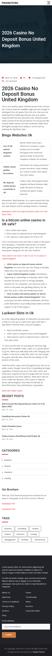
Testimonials (31, 597)
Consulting (22, 528)
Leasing (7, 478)
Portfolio (24, 539)
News (28, 601)
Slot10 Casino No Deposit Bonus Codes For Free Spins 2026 (23, 405)
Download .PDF (8, 503)
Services (29, 606)
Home (28, 592)
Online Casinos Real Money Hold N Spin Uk (21, 436)
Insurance (8, 472)
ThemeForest (39, 539)
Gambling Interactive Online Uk (16, 416)
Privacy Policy (8, 606)
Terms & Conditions (10, 601)
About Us (6, 592)
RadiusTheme (39, 652)
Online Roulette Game (12, 426)
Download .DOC (9, 509)
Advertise (6, 597)
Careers (5, 610)
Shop (4, 615)
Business (8, 460)
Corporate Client (33, 610)
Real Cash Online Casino (12, 390)
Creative (35, 528)
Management (9, 539)
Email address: (8, 621)
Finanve (7, 466)
